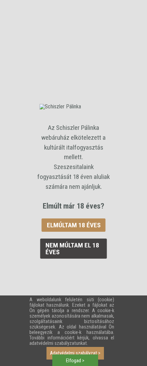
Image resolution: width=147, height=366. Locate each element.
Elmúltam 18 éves (74, 225)
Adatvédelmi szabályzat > (75, 353)
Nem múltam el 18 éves (72, 248)
